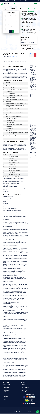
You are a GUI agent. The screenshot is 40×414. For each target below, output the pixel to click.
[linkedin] (29, 403)
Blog (4, 402)
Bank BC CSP (6, 396)
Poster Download (15, 0)
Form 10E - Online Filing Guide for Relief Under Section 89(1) (33, 139)
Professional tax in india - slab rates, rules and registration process (33, 60)
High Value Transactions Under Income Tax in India (33, 125)
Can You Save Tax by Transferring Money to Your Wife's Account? (33, 171)
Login (20, 0)
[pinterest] (32, 403)
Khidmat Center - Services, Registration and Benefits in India (33, 177)
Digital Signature (6, 387)
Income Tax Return (7, 384)
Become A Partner (24, 388)
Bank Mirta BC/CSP (13, 56)
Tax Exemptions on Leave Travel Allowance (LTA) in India (33, 66)
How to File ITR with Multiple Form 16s (33, 143)
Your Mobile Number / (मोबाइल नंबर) (9, 26)
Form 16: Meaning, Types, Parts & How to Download (33, 129)
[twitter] (27, 403)
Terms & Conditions (13, 411)
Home (36, 3)
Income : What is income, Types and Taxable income (32, 100)
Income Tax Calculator (25, 391)
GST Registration (6, 390)
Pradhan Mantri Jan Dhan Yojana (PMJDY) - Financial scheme (33, 166)
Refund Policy (18, 411)
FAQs (8, 411)
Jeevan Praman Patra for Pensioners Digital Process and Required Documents (33, 80)
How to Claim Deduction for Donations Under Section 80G (32, 95)
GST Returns (6, 391)
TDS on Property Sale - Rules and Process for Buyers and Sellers (33, 161)
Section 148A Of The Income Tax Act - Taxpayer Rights (32, 116)
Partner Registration (26, 0)
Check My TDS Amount (25, 387)
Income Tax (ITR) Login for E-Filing (33, 70)
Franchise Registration (34, 0)
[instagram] (23, 403)
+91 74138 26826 (7, 0)
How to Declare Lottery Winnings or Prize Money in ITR (33, 74)
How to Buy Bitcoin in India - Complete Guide (33, 156)
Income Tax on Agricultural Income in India (32, 105)
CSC (4, 397)
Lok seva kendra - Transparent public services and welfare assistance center (33, 110)
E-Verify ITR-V (24, 384)
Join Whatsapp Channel (20, 409)
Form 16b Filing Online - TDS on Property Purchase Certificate (33, 148)
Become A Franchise (25, 390)
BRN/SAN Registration (7, 388)
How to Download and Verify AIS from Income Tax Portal (33, 86)
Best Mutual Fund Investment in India (33, 90)
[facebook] (25, 403)
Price (5, 400)
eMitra (5, 399)
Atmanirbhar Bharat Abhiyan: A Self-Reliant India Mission (33, 134)
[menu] (39, 1)
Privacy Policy (23, 411)
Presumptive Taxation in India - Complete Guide (33, 120)
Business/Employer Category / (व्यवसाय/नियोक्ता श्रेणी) (11, 22)
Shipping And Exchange (29, 411)
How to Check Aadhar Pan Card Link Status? (33, 152)
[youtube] (34, 403)
